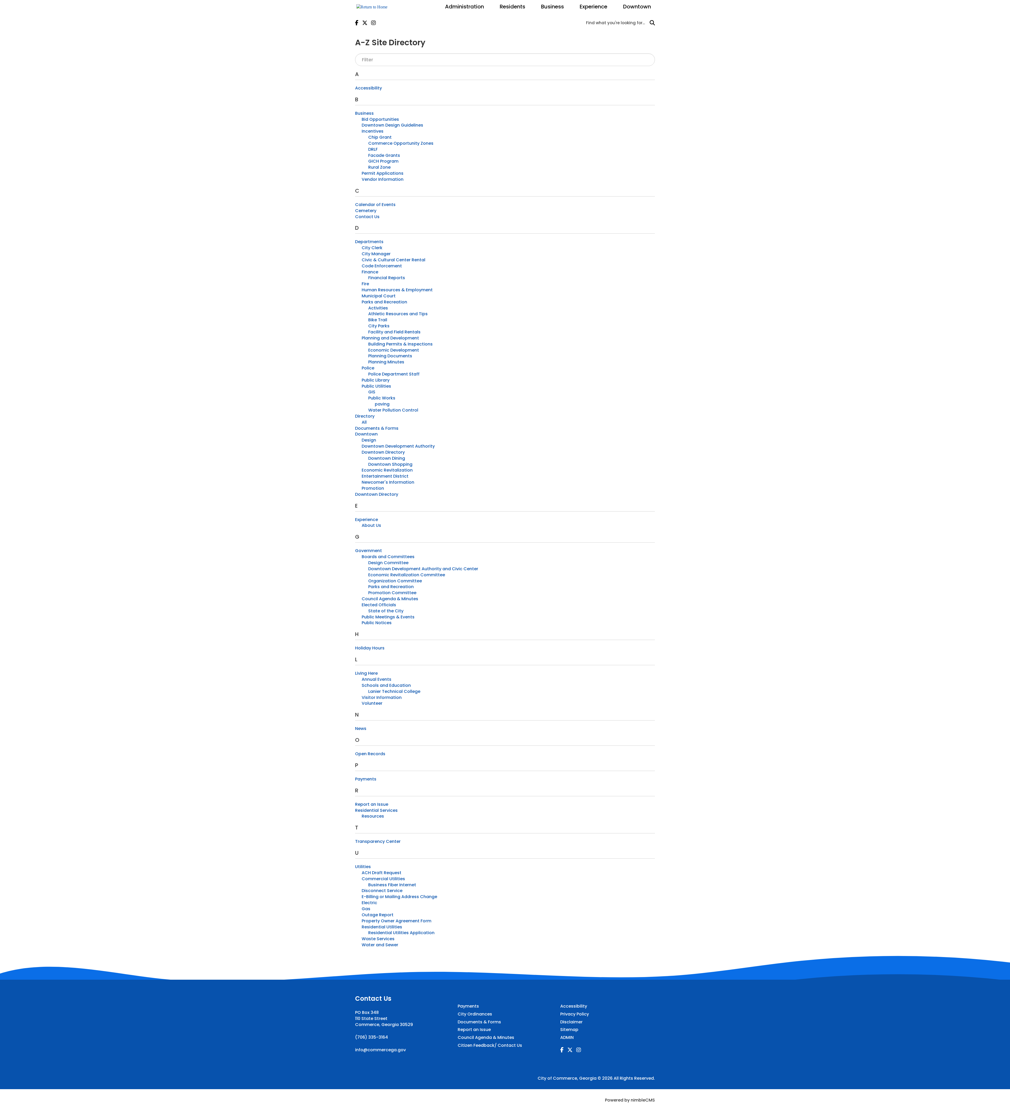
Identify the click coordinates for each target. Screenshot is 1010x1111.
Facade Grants (384, 155)
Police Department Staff (394, 374)
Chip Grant (380, 137)
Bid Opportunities (380, 119)
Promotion (373, 488)
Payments (365, 779)
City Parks (379, 326)
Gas (366, 909)
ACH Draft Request (381, 873)
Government (368, 551)
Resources (373, 816)
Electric (369, 903)
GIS (371, 392)
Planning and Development (390, 338)
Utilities (363, 867)
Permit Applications (382, 173)
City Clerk (372, 248)
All (364, 422)
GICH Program (383, 161)
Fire (365, 284)
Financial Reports (386, 278)
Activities (378, 308)
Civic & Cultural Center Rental (393, 260)
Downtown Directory (383, 452)
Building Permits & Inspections (400, 344)
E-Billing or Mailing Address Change (399, 897)
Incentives (372, 131)
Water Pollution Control (393, 410)
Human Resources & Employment (397, 290)
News (360, 728)
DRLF (373, 149)
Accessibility (368, 88)
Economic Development (393, 350)
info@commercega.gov (380, 1050)
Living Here (366, 673)
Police (368, 368)
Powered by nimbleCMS (630, 1100)
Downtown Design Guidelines (392, 125)
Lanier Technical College (394, 691)
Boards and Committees (388, 557)
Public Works (381, 398)
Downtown (637, 6)
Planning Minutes (386, 362)
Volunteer (372, 703)
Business (552, 6)
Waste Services (378, 939)
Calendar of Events (375, 205)
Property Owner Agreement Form (396, 921)
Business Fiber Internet (392, 885)
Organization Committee (395, 581)
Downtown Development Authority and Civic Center (423, 569)
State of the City (385, 611)
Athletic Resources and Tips (398, 314)
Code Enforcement (382, 266)
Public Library (376, 380)
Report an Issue (371, 804)
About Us (371, 525)
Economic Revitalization (387, 470)
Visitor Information (382, 697)
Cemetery (365, 211)
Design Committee (388, 563)
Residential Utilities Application (401, 933)
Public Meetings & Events (388, 617)
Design (369, 440)
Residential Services (376, 810)
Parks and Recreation (384, 302)
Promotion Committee (392, 593)
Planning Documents (390, 356)
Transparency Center (378, 841)
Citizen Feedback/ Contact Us (490, 1045)
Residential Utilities (382, 927)
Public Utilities (376, 386)
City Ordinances (475, 1014)
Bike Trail (377, 320)
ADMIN (567, 1037)
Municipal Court (379, 296)
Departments (369, 242)
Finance (370, 272)
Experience (593, 6)
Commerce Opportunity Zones (400, 143)
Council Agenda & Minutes (390, 599)
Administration (464, 6)
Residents (512, 6)
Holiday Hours (370, 648)
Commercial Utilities (383, 879)
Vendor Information (382, 179)
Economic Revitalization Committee (406, 575)
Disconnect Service (382, 891)
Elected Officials (379, 605)
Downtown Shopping (390, 464)
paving (382, 404)
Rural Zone (379, 167)
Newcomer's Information (388, 482)
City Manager (376, 254)
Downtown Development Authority (398, 446)
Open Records (370, 754)
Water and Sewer (380, 945)
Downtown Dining (386, 458)
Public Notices (377, 623)
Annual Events (376, 679)
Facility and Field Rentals (394, 332)
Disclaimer (571, 1022)
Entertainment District (385, 476)
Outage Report (377, 915)
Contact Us (367, 217)
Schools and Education (386, 685)
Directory (365, 416)
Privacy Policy (574, 1014)
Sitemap (569, 1030)
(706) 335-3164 (371, 1037)
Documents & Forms (376, 428)
